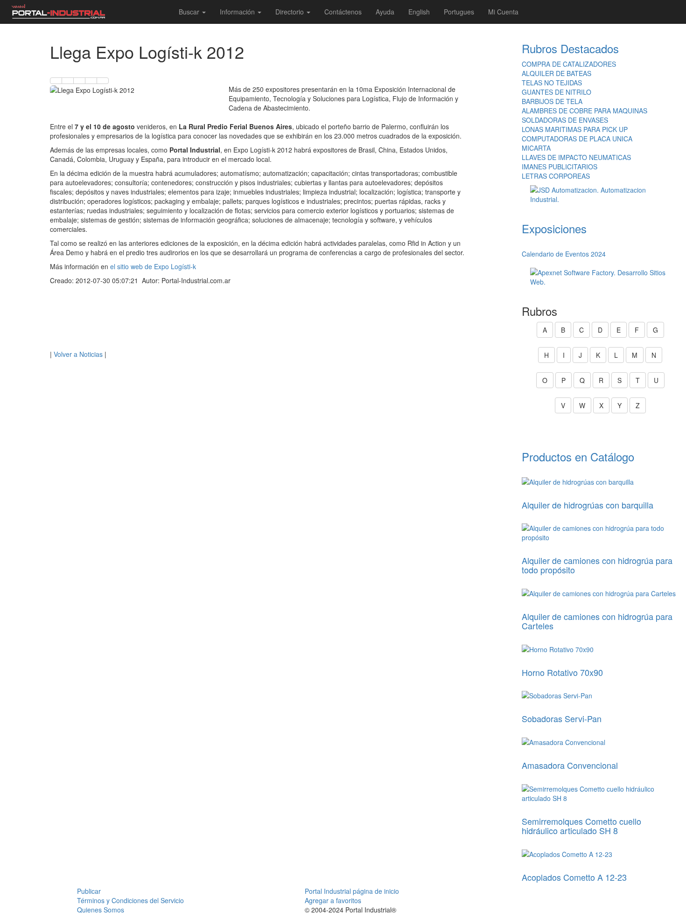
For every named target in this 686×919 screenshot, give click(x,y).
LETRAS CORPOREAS (556, 176)
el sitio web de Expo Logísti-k (153, 266)
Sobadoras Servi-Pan (562, 718)
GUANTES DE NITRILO (556, 92)
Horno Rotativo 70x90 (562, 672)
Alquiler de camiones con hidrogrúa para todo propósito (597, 565)
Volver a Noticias (78, 354)
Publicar (89, 891)
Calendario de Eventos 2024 (564, 253)
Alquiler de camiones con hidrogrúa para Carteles (597, 621)
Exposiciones (554, 228)
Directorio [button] (290, 11)
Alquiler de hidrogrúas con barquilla (587, 505)
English (419, 11)
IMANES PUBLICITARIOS (559, 166)
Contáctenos (343, 11)
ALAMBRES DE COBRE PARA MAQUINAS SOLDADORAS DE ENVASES (584, 115)
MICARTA (536, 148)
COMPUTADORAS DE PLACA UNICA (577, 138)
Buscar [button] (190, 11)
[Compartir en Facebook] (56, 80)
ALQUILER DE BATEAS (556, 73)
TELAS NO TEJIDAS (552, 82)
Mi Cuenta (503, 11)
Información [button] (238, 11)
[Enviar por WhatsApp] (79, 80)
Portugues (459, 11)
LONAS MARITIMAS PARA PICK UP (575, 129)
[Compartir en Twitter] (68, 80)
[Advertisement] (257, 319)
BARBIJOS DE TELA (552, 101)
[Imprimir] (103, 80)
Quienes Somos (100, 909)
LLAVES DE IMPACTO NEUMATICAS (576, 157)
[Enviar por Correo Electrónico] (91, 80)
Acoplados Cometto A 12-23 (574, 877)
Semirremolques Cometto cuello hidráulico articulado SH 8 (581, 825)
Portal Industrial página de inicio (352, 891)
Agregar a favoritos (333, 900)
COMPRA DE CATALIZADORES (569, 64)
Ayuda (385, 11)
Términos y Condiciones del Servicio (130, 900)
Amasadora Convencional (570, 765)
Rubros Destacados (570, 48)
